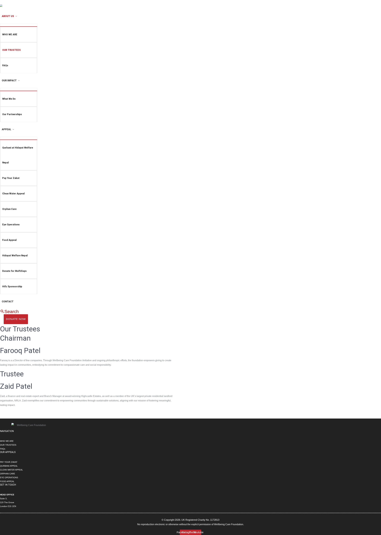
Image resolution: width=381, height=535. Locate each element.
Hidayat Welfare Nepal (15, 255)
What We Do (9, 98)
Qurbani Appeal (9, 466)
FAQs (5, 65)
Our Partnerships (12, 114)
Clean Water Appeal (13, 193)
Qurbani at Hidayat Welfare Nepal (17, 155)
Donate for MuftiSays (14, 271)
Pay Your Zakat (10, 178)
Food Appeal (9, 240)
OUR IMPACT (9, 80)
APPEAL (6, 129)
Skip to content (8, 2)
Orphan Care (9, 209)
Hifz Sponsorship (12, 286)
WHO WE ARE (9, 34)
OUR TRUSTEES (11, 50)
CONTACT (8, 301)
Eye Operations (11, 224)
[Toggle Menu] (18, 25)
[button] (9, 311)
